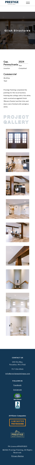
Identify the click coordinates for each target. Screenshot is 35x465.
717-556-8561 (17, 369)
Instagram (17, 390)
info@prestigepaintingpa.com (17, 374)
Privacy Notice (17, 456)
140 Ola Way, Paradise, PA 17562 (17, 363)
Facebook (17, 385)
